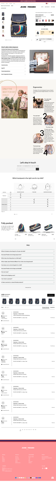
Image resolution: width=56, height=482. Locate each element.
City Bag (42, 31)
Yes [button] (21, 317)
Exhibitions (30, 462)
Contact (3, 461)
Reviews (16, 461)
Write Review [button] (51, 295)
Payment (3, 460)
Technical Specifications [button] (5, 71)
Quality (16, 460)
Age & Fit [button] (3, 68)
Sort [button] (2, 307)
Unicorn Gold (38, 18)
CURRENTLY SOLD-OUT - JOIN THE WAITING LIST (44, 24)
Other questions (28, 287)
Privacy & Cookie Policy (45, 456)
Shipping (3, 459)
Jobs (29, 459)
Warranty (16, 456)
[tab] (45, 307)
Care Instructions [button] (4, 65)
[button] (51, 3)
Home (36, 12)
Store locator (30, 461)
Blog (29, 460)
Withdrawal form (17, 462)
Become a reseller (31, 456)
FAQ (2, 456)
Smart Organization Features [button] (6, 74)
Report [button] (24, 317)
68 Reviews (43, 16)
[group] (7, 295)
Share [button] (26, 317)
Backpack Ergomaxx (41, 12)
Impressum (43, 459)
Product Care (17, 459)
